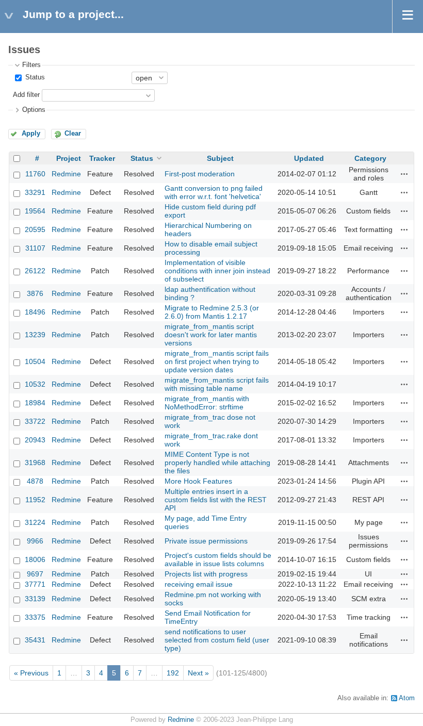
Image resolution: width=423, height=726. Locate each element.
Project (68, 158)
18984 (35, 403)
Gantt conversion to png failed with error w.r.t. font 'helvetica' (214, 192)
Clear (72, 133)
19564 (35, 211)
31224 (35, 522)
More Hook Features (198, 481)
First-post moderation (200, 174)
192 (173, 673)
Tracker (102, 158)
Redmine (66, 174)
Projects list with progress (206, 574)
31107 (35, 248)
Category (370, 158)
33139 (35, 599)
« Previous (31, 673)
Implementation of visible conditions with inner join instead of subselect (217, 270)
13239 (35, 335)
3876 (35, 293)
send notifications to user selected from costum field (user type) (217, 640)
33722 (35, 421)
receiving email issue (199, 584)
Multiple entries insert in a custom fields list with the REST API (216, 499)
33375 (35, 617)
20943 (35, 440)
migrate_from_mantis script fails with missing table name (217, 384)
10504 (35, 361)
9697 (35, 574)
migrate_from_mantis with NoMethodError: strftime (207, 402)
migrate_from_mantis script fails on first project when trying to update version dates (217, 361)
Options (33, 109)
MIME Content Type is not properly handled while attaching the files (217, 462)
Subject (220, 158)
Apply (31, 133)
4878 (35, 481)
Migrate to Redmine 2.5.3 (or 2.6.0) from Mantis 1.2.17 (212, 312)
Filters (31, 65)
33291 (35, 192)
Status (34, 77)
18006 (35, 559)
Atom (407, 698)
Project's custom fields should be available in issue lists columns (218, 559)
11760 (35, 174)
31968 (35, 462)
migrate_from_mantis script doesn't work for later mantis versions (211, 334)
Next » (198, 673)
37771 (35, 584)
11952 (35, 500)
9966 (35, 541)
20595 (35, 229)
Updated (309, 158)
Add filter (26, 94)
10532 (35, 384)
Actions (404, 174)
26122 (35, 271)
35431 (35, 640)
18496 (35, 312)
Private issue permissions (206, 541)
